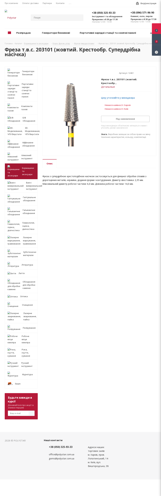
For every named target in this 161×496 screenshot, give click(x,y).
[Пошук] (79, 17)
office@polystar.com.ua (61, 454)
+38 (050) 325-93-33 (103, 12)
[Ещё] (151, 33)
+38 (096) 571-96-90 (142, 12)
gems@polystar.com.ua (61, 458)
